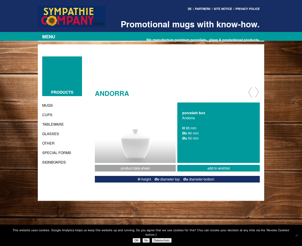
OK (136, 240)
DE (190, 9)
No (146, 240)
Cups (47, 114)
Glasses (50, 133)
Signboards (54, 162)
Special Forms (56, 152)
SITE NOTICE (223, 9)
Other (48, 143)
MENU (48, 36)
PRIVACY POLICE (247, 9)
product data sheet (135, 168)
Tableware (53, 124)
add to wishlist (218, 168)
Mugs (47, 105)
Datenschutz (162, 240)
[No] (296, 235)
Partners (202, 9)
